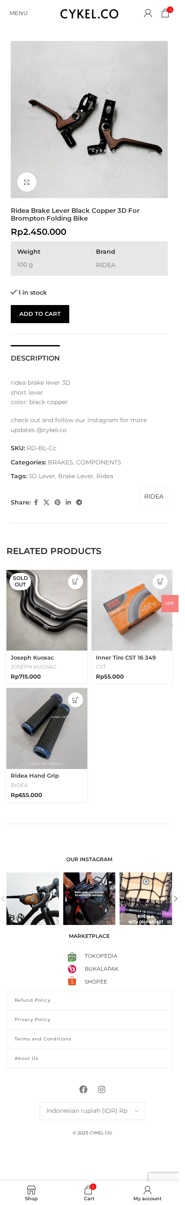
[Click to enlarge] (27, 182)
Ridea (104, 476)
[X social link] (46, 502)
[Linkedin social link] (68, 502)
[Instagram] (102, 1089)
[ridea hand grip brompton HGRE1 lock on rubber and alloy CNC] (46, 728)
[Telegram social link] (79, 502)
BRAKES (60, 462)
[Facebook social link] (36, 502)
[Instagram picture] (32, 898)
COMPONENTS (98, 462)
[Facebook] (83, 1089)
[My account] (148, 13)
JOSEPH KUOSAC (34, 666)
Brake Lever (75, 476)
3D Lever (41, 476)
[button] (160, 581)
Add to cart (40, 313)
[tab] (35, 357)
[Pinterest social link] (57, 502)
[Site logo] (89, 12)
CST (101, 666)
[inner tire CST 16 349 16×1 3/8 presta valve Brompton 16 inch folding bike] (132, 610)
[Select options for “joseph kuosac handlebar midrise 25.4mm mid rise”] (75, 581)
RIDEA (153, 496)
